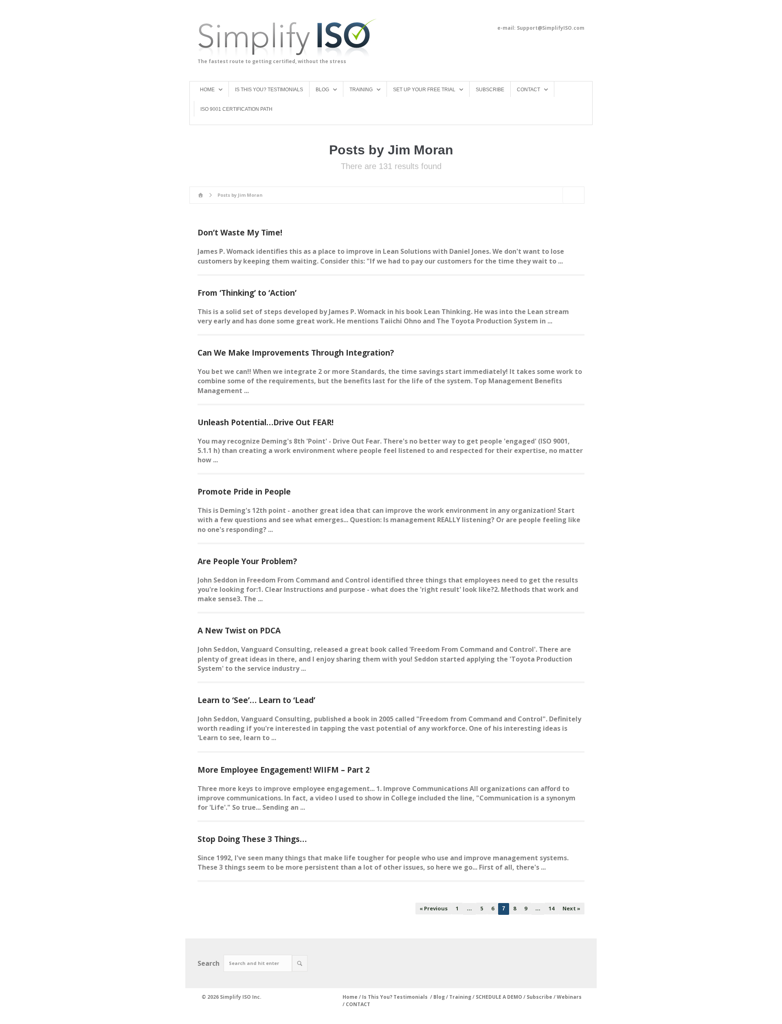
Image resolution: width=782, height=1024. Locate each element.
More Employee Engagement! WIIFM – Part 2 (284, 770)
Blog (439, 996)
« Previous (434, 908)
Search (209, 963)
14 (551, 908)
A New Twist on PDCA (239, 630)
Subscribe (540, 996)
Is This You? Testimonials (395, 996)
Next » (571, 908)
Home (350, 996)
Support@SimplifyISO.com (550, 27)
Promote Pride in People (244, 491)
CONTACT (358, 1004)
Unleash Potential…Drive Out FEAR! (266, 422)
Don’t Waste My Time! (240, 232)
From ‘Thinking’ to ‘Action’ (247, 293)
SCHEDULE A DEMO (499, 996)
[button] (300, 963)
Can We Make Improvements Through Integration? (296, 352)
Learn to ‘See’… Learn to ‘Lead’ (256, 700)
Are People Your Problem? (247, 561)
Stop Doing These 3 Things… (252, 839)
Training (460, 996)
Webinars (569, 996)
